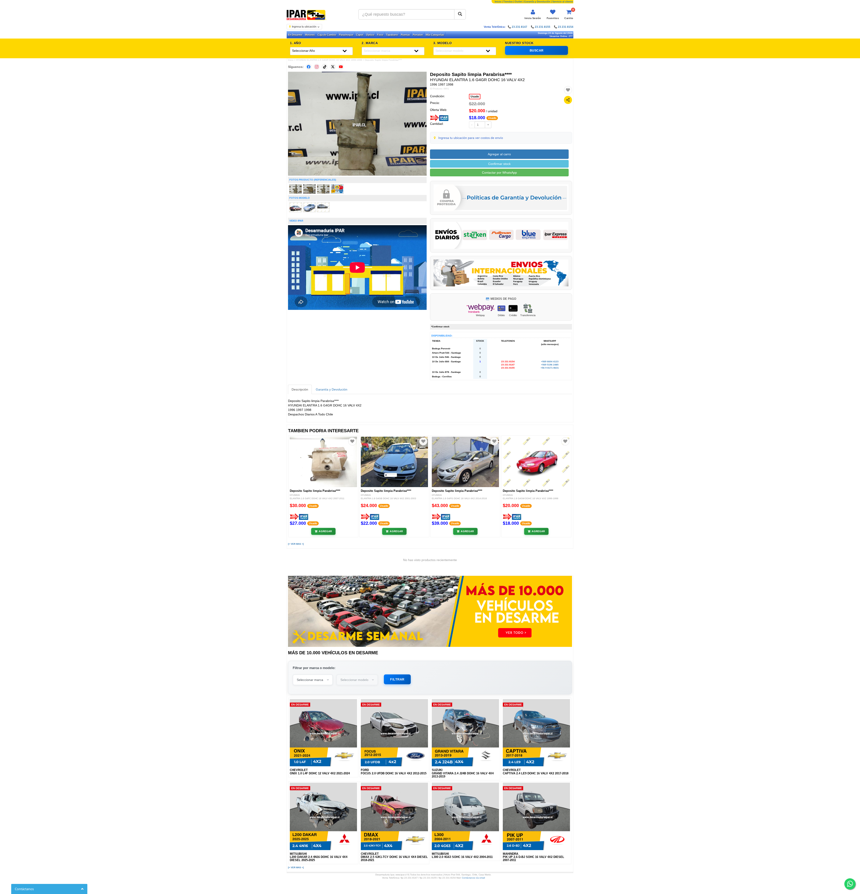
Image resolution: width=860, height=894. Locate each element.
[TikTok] (325, 67)
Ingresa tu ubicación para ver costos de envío (470, 138)
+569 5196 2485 (550, 364)
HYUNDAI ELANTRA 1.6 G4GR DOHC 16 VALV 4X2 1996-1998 (329, 60)
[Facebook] (308, 67)
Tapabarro (392, 34)
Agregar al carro (499, 154)
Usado (475, 96)
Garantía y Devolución (537, 1)
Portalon (418, 34)
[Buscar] (460, 14)
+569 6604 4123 (550, 361)
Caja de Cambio (327, 34)
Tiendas (508, 1)
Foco (380, 34)
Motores (310, 34)
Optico (370, 34)
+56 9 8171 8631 (550, 368)
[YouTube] (341, 67)
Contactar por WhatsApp (499, 172)
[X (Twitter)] (333, 67)
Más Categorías (435, 34)
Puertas (405, 34)
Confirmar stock (499, 164)
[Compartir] (568, 100)
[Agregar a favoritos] (568, 90)
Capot (359, 34)
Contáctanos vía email (473, 878)
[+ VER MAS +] (296, 544)
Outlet (518, 1)
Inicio (498, 1)
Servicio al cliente (562, 1)
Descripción (300, 389)
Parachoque (346, 34)
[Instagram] (317, 67)
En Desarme (295, 34)
